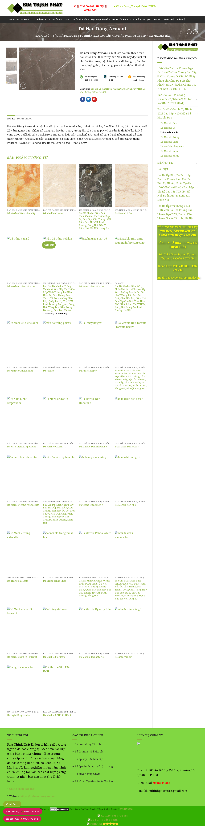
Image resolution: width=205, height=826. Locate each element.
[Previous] (24, 68)
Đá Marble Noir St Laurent (22, 657)
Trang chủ (41, 35)
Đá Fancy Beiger (88, 370)
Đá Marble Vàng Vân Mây (21, 213)
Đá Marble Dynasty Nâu (92, 657)
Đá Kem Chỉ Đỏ (123, 213)
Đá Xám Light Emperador (21, 446)
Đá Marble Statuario (54, 657)
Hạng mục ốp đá (99, 19)
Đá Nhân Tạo (165, 162)
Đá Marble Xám (169, 151)
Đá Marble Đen (168, 123)
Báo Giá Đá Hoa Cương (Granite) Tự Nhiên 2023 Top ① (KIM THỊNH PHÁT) (174, 99)
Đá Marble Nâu (160, 35)
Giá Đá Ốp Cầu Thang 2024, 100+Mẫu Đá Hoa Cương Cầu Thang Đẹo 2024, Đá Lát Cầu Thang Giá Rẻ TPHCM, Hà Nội (175, 212)
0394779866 (126, 809)
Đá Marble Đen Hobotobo (93, 446)
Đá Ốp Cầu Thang (61, 19)
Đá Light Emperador (18, 715)
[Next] (70, 68)
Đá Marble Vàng (169, 141)
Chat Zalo (12, 804)
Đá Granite (27, 19)
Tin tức (158, 19)
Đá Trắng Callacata (17, 580)
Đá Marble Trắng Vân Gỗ (21, 286)
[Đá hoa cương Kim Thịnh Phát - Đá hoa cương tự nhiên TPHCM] (35, 8)
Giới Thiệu (169, 19)
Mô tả (11, 118)
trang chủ (13, 19)
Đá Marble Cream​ (53, 213)
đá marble (42, 19)
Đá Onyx (162, 169)
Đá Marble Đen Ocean (127, 446)
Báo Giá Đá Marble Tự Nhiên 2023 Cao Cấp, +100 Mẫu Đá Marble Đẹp (99, 35)
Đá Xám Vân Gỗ (123, 657)
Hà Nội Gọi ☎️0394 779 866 (22, 818)
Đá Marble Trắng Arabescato (23, 504)
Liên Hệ (181, 19)
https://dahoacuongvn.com (38, 796)
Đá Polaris (48, 370)
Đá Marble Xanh (169, 155)
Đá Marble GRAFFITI (54, 446)
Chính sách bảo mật (21, 789)
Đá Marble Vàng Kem (172, 146)
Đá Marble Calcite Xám (20, 370)
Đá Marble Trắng (169, 137)
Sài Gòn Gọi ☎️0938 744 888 (22, 811)
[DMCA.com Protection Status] (59, 809)
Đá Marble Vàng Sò (125, 504)
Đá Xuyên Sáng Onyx (123, 19)
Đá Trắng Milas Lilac (54, 580)
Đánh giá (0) (24, 118)
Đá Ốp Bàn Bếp (80, 19)
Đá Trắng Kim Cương (91, 504)
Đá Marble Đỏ (168, 127)
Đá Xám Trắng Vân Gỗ (91, 286)
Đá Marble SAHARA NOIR (57, 715)
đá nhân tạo (142, 19)
